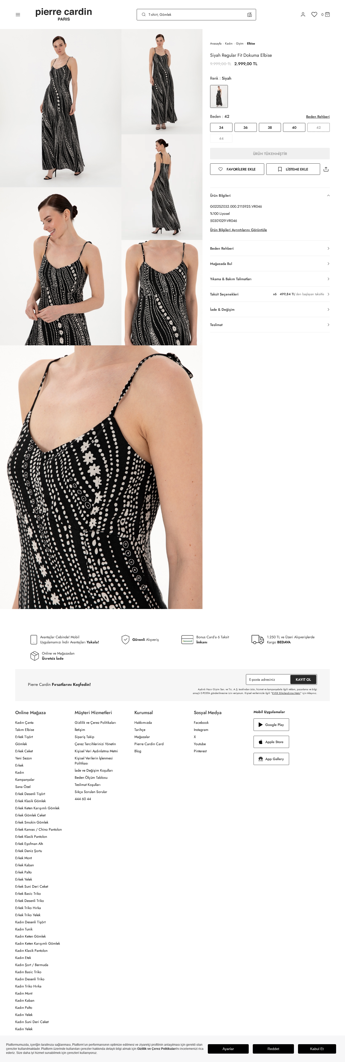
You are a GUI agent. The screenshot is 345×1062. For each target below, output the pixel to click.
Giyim (239, 43)
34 (221, 127)
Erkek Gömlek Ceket (30, 815)
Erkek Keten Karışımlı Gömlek (37, 808)
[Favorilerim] (314, 14)
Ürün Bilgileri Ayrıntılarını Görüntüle (238, 229)
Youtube (200, 743)
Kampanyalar (25, 779)
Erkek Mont (23, 857)
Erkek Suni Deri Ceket (31, 886)
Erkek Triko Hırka (28, 907)
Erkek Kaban (24, 865)
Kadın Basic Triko (28, 971)
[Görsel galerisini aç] (60, 108)
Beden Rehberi (318, 116)
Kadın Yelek (24, 1014)
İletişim (80, 729)
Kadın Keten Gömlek (30, 936)
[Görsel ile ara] (249, 14)
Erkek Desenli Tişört (30, 793)
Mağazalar (142, 736)
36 (245, 127)
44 (221, 138)
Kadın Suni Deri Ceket (32, 1021)
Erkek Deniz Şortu (28, 850)
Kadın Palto (23, 1007)
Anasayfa (216, 43)
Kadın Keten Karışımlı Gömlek (37, 943)
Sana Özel (22, 786)
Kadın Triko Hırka (28, 986)
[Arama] (144, 14)
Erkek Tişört (24, 736)
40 (294, 127)
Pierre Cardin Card (149, 743)
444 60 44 (83, 798)
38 (270, 127)
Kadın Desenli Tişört (30, 922)
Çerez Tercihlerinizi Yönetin (95, 743)
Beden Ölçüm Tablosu (91, 777)
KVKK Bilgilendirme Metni (286, 693)
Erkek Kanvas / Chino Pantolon (38, 829)
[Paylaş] (326, 169)
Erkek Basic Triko (28, 893)
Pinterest (200, 751)
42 (318, 127)
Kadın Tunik (24, 929)
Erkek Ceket (24, 751)
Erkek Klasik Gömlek (30, 800)
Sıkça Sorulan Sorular (91, 791)
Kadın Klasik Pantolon (31, 950)
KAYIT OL (303, 679)
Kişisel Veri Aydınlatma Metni (96, 751)
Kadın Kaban (24, 1000)
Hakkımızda (143, 722)
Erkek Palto (23, 872)
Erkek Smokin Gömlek (31, 822)
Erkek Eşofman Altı (29, 843)
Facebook (201, 722)
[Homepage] (64, 14)
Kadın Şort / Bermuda (31, 964)
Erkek (19, 765)
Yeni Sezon (23, 758)
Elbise (251, 43)
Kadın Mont (23, 993)
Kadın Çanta (24, 722)
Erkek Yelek (23, 879)
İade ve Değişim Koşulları (94, 770)
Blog (137, 751)
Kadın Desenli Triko (29, 979)
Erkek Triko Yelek (27, 914)
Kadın (228, 43)
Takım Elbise (24, 729)
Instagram (201, 729)
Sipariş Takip (84, 736)
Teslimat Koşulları (88, 784)
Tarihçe (139, 729)
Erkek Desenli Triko (29, 900)
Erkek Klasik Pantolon (31, 836)
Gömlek (21, 743)
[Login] (303, 14)
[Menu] (18, 14)
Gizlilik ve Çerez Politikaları (95, 722)
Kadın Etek (23, 957)
